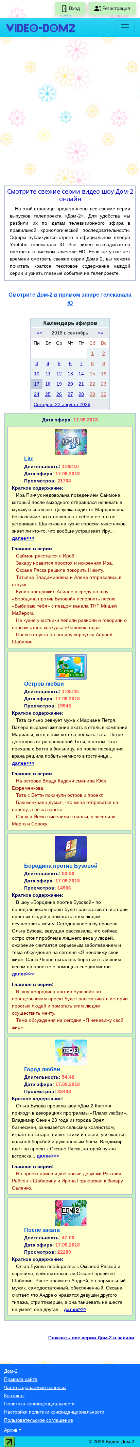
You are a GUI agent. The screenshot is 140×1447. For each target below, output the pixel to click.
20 (70, 384)
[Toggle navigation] (125, 27)
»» (100, 332)
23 (103, 384)
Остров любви (44, 684)
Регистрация (115, 8)
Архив (10, 1430)
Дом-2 (11, 1371)
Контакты (14, 1395)
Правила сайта (20, 1379)
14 (81, 373)
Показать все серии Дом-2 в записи (91, 1337)
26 (59, 394)
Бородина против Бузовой (61, 866)
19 (59, 384)
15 (92, 373)
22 (92, 384)
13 (70, 373)
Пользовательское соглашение (38, 1420)
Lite (29, 459)
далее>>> (23, 538)
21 (81, 384)
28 (81, 394)
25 (48, 394)
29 (92, 394)
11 (48, 373)
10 (36, 373)
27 (70, 394)
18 (48, 384)
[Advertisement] (70, 112)
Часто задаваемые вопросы (35, 1387)
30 (103, 394)
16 (103, 373)
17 (36, 384)
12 (59, 373)
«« (39, 332)
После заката (42, 1230)
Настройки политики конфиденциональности (54, 1412)
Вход (74, 8)
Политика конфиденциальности (39, 1403)
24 (36, 394)
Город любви (42, 1069)
